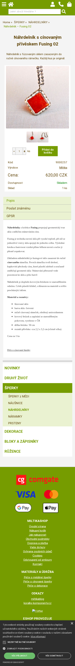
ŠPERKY (11, 388)
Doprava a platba (37, 543)
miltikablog (37, 599)
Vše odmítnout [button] (54, 656)
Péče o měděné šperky (37, 577)
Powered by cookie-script (13, 662)
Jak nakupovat (37, 534)
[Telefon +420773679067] (62, 7)
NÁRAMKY (15, 416)
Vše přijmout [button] (19, 656)
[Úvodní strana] (12, 5)
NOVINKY (12, 368)
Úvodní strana (37, 526)
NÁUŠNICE (15, 403)
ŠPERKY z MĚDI (18, 396)
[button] (37, 648)
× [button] (71, 623)
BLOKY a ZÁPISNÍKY (21, 441)
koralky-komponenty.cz (38, 603)
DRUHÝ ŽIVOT (16, 378)
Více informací (38, 636)
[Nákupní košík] (71, 5)
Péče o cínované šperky (37, 581)
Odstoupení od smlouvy (37, 559)
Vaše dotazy (37, 547)
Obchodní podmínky (37, 539)
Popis (11, 200)
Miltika (63, 167)
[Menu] (4, 4)
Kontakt (37, 564)
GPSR (11, 216)
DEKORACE (14, 431)
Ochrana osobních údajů (37, 551)
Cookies (37, 555)
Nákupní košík (37, 530)
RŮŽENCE (13, 451)
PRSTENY (14, 423)
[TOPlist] (37, 611)
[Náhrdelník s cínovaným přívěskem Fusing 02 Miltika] (37, 97)
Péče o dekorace (37, 585)
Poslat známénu (18, 208)
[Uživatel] (54, 5)
